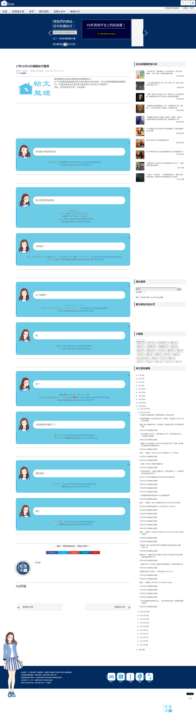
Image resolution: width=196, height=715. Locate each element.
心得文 (151, 343)
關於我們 (44, 11)
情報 (149, 354)
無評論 (32, 71)
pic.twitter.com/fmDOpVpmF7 (86, 162)
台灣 (149, 362)
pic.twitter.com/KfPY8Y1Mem (80, 435)
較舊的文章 (120, 607)
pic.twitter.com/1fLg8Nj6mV (81, 483)
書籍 (179, 350)
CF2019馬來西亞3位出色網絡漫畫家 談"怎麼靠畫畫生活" (165, 152)
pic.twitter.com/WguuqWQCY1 (106, 256)
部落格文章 (18, 11)
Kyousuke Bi (142, 358)
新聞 (158, 354)
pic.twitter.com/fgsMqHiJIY (94, 308)
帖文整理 (23, 73)
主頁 (4, 11)
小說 (140, 354)
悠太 (178, 362)
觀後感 (151, 350)
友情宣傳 (151, 347)
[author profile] (23, 568)
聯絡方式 (75, 11)
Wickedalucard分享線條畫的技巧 (157, 140)
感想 (176, 354)
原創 (140, 343)
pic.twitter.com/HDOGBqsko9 (80, 521)
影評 (167, 354)
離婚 (161, 297)
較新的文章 (28, 607)
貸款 (148, 297)
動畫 (140, 347)
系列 (31, 11)
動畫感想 (163, 347)
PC (162, 358)
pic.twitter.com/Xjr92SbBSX (78, 346)
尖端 (154, 358)
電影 (171, 358)
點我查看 (138, 31)
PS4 (161, 350)
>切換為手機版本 (171, 8)
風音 (140, 362)
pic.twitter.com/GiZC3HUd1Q (95, 397)
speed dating (155, 297)
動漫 (140, 350)
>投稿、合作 (188, 8)
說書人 (158, 362)
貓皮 (174, 347)
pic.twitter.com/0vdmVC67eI (79, 219)
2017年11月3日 (85, 165)
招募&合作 (59, 11)
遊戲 (174, 343)
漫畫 (171, 350)
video (169, 362)
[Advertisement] (73, 120)
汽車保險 (143, 297)
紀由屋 (25, 71)
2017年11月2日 (84, 221)
